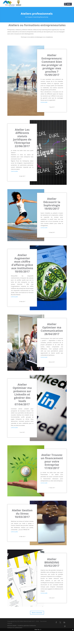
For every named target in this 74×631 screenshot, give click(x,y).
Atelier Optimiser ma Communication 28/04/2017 (52, 329)
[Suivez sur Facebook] (56, 622)
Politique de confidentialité (14, 627)
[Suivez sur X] (60, 622)
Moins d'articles (37, 613)
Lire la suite (44, 102)
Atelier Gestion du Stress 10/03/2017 (22, 513)
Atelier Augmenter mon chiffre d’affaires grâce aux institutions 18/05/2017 (22, 263)
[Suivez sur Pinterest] (65, 626)
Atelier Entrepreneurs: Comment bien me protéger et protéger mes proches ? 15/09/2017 (51, 65)
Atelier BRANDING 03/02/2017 (51, 562)
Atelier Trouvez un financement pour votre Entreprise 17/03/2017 (52, 461)
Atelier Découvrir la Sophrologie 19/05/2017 (51, 203)
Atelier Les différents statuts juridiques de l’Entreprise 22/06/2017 (22, 138)
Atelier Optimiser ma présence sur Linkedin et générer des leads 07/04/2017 (22, 394)
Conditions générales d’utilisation (27, 625)
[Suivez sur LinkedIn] (64, 622)
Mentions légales (12, 625)
